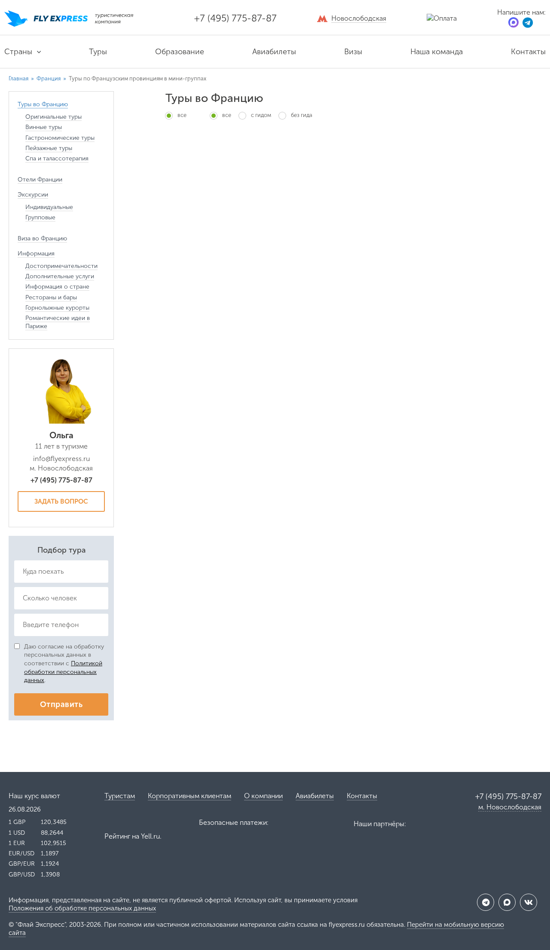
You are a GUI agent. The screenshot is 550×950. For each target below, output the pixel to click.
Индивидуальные (49, 207)
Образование (179, 51)
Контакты (528, 51)
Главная (18, 78)
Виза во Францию (42, 238)
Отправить (61, 704)
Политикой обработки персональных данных (63, 672)
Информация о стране (57, 286)
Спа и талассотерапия (57, 158)
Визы (353, 51)
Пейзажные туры (48, 148)
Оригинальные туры (53, 116)
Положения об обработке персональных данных (82, 908)
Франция (49, 78)
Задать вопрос (61, 501)
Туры (98, 51)
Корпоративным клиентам (189, 796)
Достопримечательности (61, 266)
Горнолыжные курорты (57, 307)
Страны (18, 51)
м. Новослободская (509, 807)
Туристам (119, 796)
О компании (263, 796)
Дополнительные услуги (59, 276)
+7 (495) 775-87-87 (235, 18)
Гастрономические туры (60, 137)
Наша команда (436, 51)
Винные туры (43, 127)
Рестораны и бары (51, 297)
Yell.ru (150, 836)
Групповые (40, 217)
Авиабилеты (274, 51)
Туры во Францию (43, 104)
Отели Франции (40, 179)
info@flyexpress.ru (61, 459)
